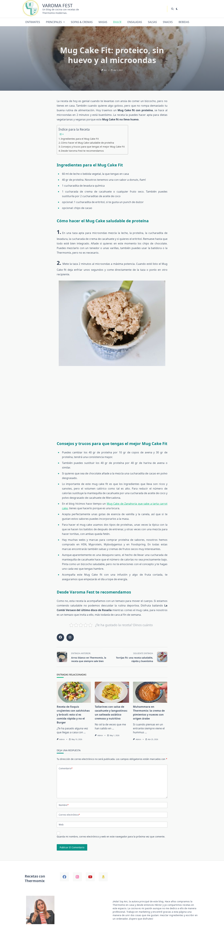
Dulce (117, 22)
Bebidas (184, 22)
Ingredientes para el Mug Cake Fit (80, 138)
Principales (54, 22)
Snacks (168, 22)
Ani (105, 70)
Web (61, 824)
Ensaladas (134, 22)
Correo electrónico (69, 814)
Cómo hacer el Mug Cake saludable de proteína (87, 142)
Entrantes (32, 22)
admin (62, 739)
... (85, 732)
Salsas (152, 22)
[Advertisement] (112, 405)
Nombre (64, 805)
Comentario (65, 768)
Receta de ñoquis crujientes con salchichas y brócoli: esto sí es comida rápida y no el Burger (73, 714)
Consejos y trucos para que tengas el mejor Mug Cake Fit (93, 146)
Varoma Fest (57, 5)
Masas (103, 22)
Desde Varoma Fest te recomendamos (82, 150)
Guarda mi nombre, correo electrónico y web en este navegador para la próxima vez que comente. (111, 836)
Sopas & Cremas (82, 22)
